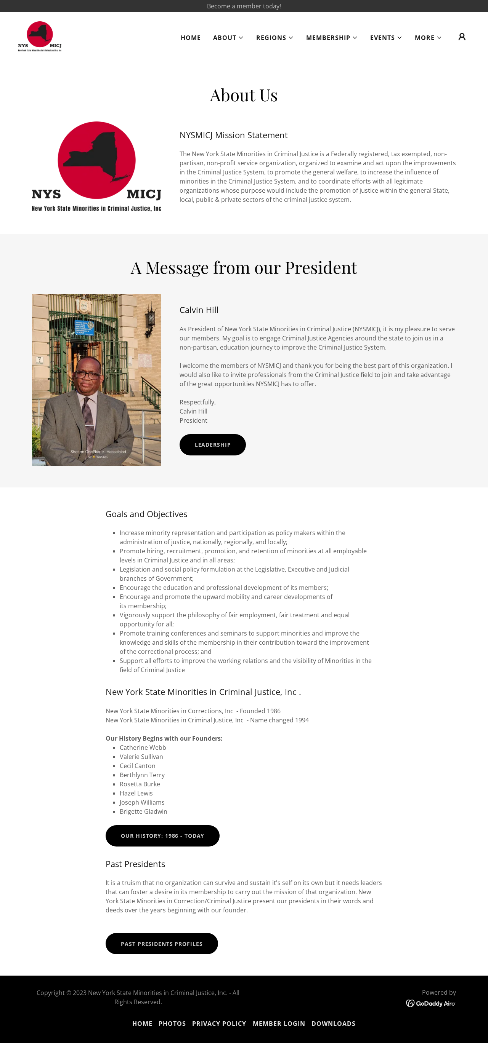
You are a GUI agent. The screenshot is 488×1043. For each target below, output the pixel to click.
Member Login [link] (279, 1023)
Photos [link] (172, 1023)
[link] (39, 36)
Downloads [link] (333, 1023)
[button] (228, 37)
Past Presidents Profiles (161, 943)
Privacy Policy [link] (219, 1023)
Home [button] (142, 1023)
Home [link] (191, 38)
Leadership (213, 444)
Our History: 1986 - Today (162, 835)
